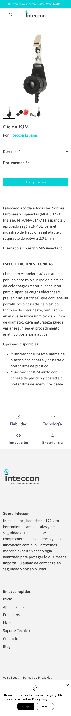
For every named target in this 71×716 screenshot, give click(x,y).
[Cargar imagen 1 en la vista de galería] (35, 69)
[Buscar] (12, 15)
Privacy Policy (40, 699)
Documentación (16, 163)
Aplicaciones (13, 607)
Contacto (10, 638)
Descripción (13, 151)
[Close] (67, 684)
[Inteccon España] (35, 15)
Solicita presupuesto (35, 182)
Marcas (9, 622)
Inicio (7, 599)
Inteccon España (23, 135)
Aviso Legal (11, 677)
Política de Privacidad (37, 677)
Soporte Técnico (16, 630)
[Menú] (4, 15)
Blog (7, 646)
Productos (11, 615)
